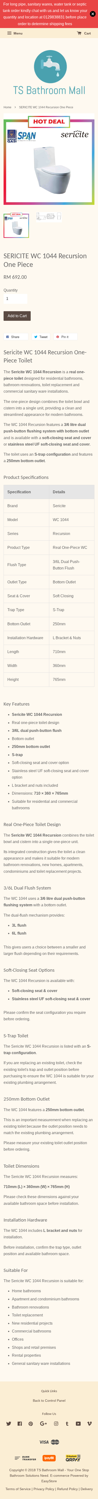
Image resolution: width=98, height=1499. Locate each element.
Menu (18, 33)
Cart (87, 33)
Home (7, 107)
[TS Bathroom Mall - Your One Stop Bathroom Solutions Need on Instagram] (56, 1424)
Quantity (11, 290)
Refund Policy (67, 1489)
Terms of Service (18, 1489)
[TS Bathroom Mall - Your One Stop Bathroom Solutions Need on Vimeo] (89, 1424)
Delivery (87, 1489)
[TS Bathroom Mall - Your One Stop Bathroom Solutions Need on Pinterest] (30, 1424)
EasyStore (49, 1481)
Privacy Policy (44, 1489)
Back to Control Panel (49, 1400)
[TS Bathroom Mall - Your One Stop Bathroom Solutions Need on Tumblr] (67, 1424)
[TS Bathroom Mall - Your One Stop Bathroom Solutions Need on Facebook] (19, 1424)
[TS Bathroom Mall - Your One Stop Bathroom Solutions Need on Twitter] (8, 1424)
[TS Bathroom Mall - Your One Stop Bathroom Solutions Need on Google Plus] (43, 1424)
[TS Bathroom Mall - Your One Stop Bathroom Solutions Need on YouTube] (78, 1424)
